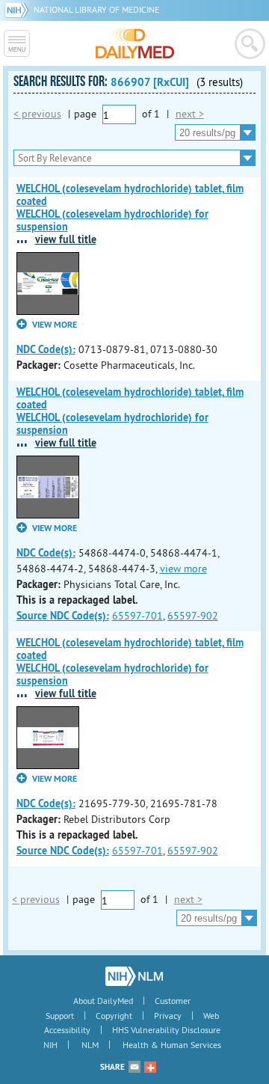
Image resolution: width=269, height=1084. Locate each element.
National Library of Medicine (96, 9)
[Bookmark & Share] (150, 1067)
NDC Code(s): (45, 349)
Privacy (168, 1015)
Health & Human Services (172, 1044)
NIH (50, 1044)
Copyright (114, 1015)
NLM (90, 1044)
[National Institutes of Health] (19, 9)
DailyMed (135, 43)
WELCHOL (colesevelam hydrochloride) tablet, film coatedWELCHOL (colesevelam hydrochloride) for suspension (130, 207)
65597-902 (192, 615)
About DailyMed (103, 1000)
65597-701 (137, 615)
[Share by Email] (134, 1067)
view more (183, 568)
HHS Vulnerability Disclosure (166, 1029)
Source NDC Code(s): (62, 615)
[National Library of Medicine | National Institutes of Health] (134, 976)
